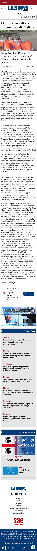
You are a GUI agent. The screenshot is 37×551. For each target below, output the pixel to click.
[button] (18, 316)
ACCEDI (33, 8)
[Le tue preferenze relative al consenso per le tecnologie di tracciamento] (33, 547)
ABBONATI (5, 2)
